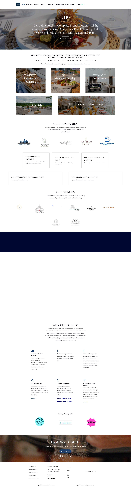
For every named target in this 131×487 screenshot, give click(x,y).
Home (23, 4)
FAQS (68, 477)
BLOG (68, 474)
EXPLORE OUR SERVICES (34, 479)
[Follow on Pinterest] (68, 456)
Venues (42, 4)
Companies (28, 4)
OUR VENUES (50, 474)
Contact (79, 4)
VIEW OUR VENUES (100, 82)
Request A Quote (51, 4)
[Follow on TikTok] (70, 456)
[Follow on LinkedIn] (63, 456)
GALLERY (68, 470)
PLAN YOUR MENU (30, 86)
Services (36, 4)
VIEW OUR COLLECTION (34, 109)
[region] (65, 29)
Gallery (67, 4)
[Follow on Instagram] (59, 456)
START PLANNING (86, 108)
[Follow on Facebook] (65, 456)
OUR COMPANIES (51, 478)
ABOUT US (69, 467)
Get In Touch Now (65, 451)
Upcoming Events (60, 4)
